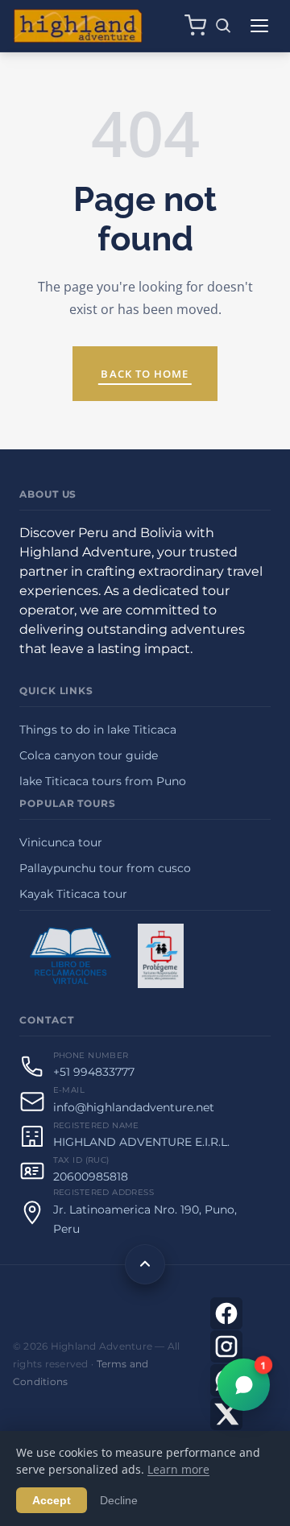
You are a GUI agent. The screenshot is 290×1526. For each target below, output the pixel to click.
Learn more (178, 1469)
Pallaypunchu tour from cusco (105, 868)
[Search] (223, 25)
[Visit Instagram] (226, 1346)
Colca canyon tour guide (88, 755)
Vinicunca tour (60, 842)
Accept (51, 1500)
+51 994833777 (94, 1072)
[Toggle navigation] (259, 25)
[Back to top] (145, 1264)
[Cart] (195, 25)
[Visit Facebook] (226, 1313)
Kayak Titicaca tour (73, 894)
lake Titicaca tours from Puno (102, 781)
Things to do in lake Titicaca (97, 729)
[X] (226, 1414)
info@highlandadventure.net (133, 1107)
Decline (119, 1500)
